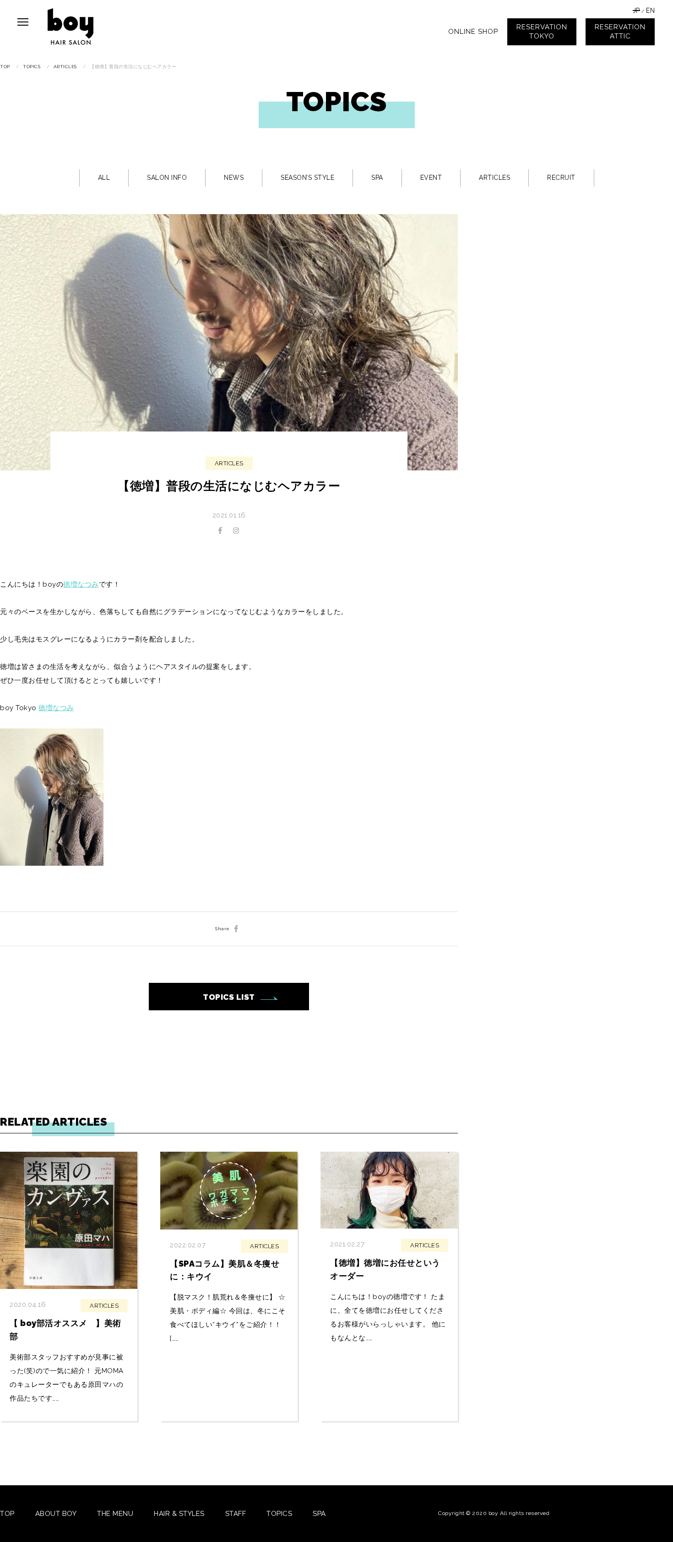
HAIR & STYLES (179, 1514)
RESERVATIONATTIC (620, 31)
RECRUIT (561, 177)
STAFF (235, 1514)
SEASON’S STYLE (307, 177)
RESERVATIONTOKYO (541, 31)
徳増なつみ (81, 584)
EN (650, 10)
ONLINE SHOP (473, 31)
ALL (104, 177)
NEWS (234, 177)
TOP (7, 1514)
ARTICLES (494, 177)
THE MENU (115, 1514)
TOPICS (279, 1514)
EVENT (431, 177)
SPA (377, 177)
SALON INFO (167, 177)
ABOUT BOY (56, 1514)
